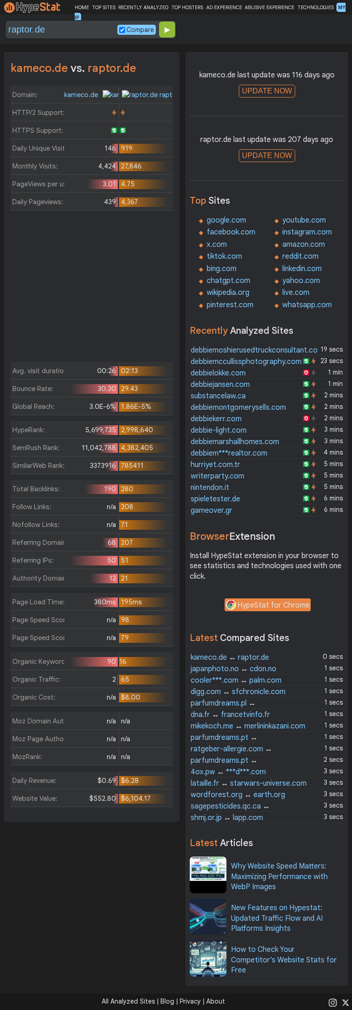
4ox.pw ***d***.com (228, 772)
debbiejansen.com (220, 384)
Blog (167, 1001)
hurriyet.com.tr (215, 464)
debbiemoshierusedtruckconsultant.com (257, 350)
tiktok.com (224, 256)
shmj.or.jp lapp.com (227, 817)
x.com (217, 244)
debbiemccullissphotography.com (246, 361)
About (215, 1001)
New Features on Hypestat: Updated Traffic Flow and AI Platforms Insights (277, 918)
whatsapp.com (307, 305)
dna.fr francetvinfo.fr (230, 714)
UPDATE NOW (267, 91)
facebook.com (231, 232)
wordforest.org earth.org (238, 794)
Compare (140, 30)
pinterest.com (230, 305)
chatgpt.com (228, 280)
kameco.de (82, 95)
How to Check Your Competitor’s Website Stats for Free (284, 960)
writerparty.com (217, 476)
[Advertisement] (92, 288)
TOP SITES (104, 7)
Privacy (190, 1001)
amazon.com (303, 244)
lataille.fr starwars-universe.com (249, 783)
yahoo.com (301, 280)
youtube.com (304, 220)
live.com (295, 292)
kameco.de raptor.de (230, 657)
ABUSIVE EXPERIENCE (269, 7)
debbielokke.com (218, 373)
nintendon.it (210, 487)
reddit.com (300, 256)
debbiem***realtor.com (229, 453)
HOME (82, 7)
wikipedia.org (228, 292)
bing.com (221, 268)
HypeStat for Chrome (273, 605)
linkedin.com (302, 268)
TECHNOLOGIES (315, 7)
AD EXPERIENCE (224, 7)
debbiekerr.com (216, 419)
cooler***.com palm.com (236, 680)
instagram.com (307, 232)
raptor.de (173, 95)
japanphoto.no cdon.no (233, 668)
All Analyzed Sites (128, 1001)
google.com (226, 220)
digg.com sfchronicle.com (238, 691)
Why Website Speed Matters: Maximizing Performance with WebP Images (279, 876)
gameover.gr (211, 510)
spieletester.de (215, 499)
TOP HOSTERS (187, 7)
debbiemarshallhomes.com (235, 441)
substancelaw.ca (218, 396)
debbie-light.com (219, 430)
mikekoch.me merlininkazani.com (248, 726)
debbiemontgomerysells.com (238, 407)
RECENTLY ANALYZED (143, 7)
